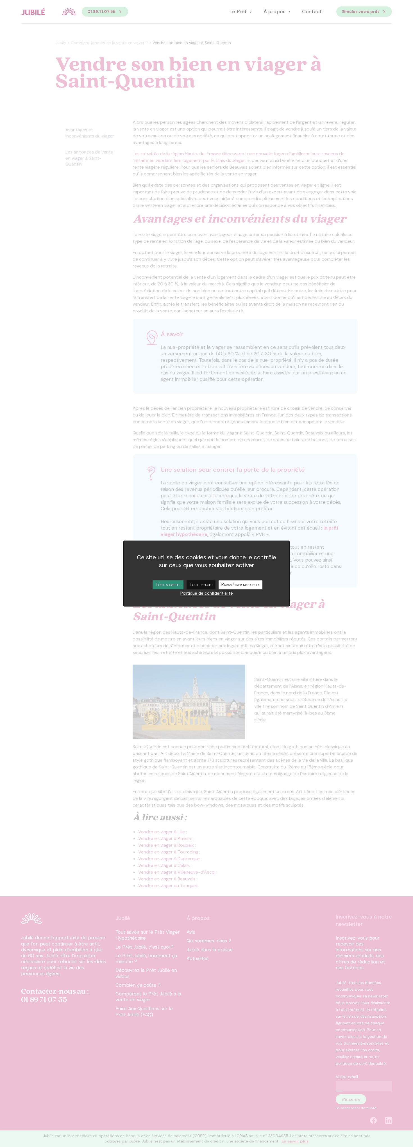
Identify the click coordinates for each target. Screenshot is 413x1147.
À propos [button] (275, 12)
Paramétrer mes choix (240, 584)
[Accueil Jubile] (48, 12)
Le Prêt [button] (239, 12)
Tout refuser (201, 584)
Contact (312, 12)
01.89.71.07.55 (101, 11)
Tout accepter (168, 584)
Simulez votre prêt (361, 11)
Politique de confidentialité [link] (206, 593)
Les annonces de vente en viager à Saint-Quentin (89, 158)
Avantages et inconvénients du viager (89, 133)
